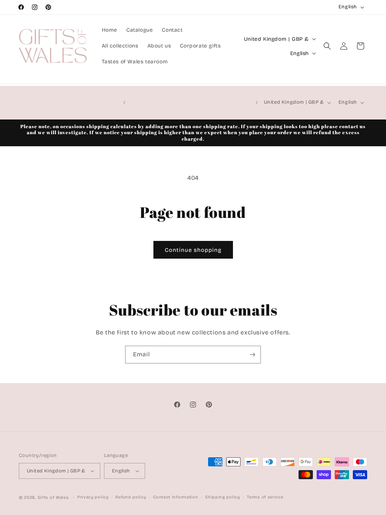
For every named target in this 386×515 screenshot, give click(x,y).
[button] (327, 46)
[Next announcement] (256, 102)
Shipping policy (222, 497)
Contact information (175, 497)
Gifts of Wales (53, 497)
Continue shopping (193, 250)
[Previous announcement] (124, 102)
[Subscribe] (252, 354)
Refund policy (130, 497)
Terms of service (265, 497)
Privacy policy (93, 497)
